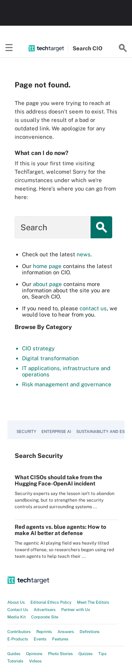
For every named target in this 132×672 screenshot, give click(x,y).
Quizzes (85, 653)
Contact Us (17, 609)
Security (26, 431)
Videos (35, 661)
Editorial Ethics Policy (51, 602)
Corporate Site (44, 617)
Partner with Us (75, 609)
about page (47, 284)
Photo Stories (60, 653)
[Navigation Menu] (9, 48)
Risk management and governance (66, 384)
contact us (93, 308)
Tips (102, 653)
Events (40, 639)
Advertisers (45, 609)
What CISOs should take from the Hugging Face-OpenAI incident (58, 480)
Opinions (34, 653)
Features (60, 639)
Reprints (44, 631)
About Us (16, 602)
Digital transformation (50, 358)
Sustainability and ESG (102, 431)
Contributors (19, 631)
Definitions (90, 631)
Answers (66, 631)
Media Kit (16, 617)
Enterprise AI (56, 431)
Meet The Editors (93, 602)
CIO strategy (38, 348)
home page (47, 266)
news (84, 254)
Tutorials (15, 661)
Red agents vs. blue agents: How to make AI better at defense (60, 530)
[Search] (123, 48)
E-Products (17, 639)
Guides (14, 653)
